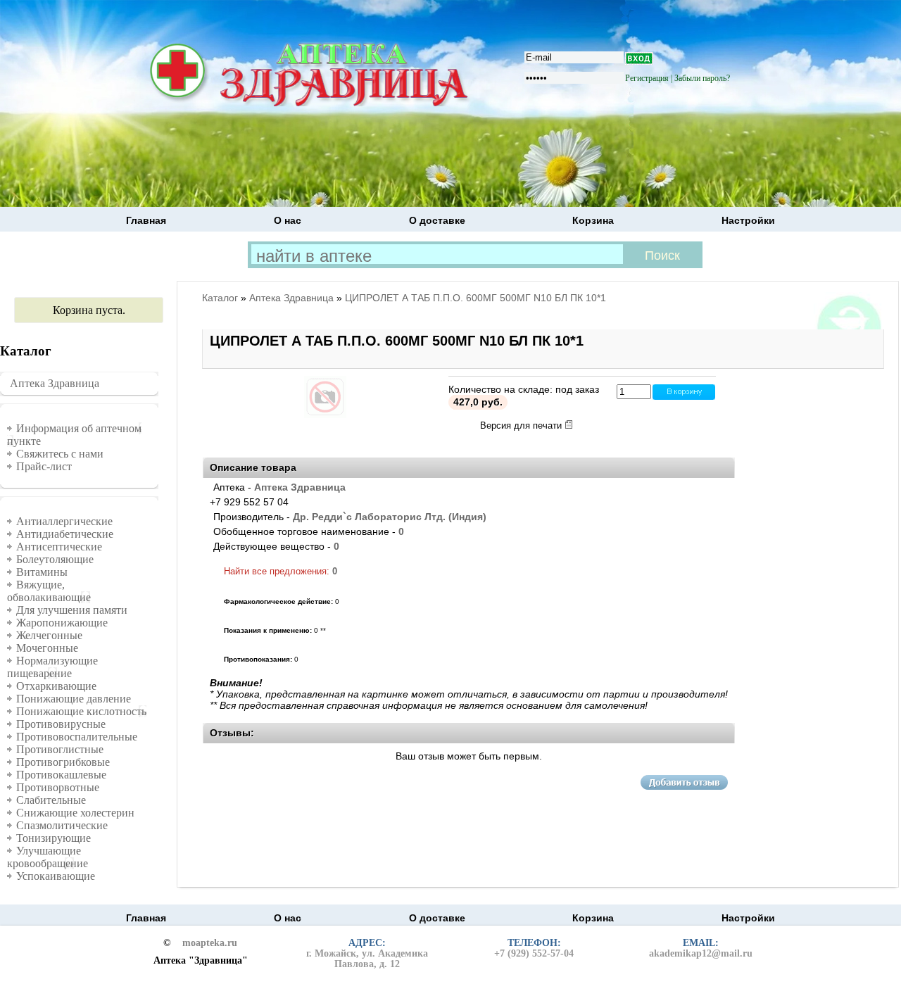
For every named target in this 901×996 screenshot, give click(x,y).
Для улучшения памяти (71, 610)
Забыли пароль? (702, 78)
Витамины (42, 572)
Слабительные (51, 800)
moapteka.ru (209, 943)
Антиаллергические (64, 521)
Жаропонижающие (62, 623)
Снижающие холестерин (75, 813)
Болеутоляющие (55, 559)
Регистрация (647, 78)
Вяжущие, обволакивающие (49, 591)
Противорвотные (57, 787)
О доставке (437, 220)
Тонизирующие (53, 838)
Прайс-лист (44, 466)
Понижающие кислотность (81, 711)
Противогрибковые (63, 762)
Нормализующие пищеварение (52, 667)
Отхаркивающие (56, 686)
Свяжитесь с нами (59, 454)
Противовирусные (61, 724)
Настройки (748, 220)
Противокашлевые (61, 775)
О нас (287, 220)
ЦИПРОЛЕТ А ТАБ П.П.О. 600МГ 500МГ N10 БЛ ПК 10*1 (475, 297)
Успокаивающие (55, 876)
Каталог (220, 297)
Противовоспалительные (76, 737)
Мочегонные (47, 648)
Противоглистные (59, 749)
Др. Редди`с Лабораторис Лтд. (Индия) (389, 516)
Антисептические (59, 547)
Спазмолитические (62, 825)
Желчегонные (49, 635)
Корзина (593, 220)
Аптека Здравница (54, 383)
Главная (146, 220)
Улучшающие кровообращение (47, 857)
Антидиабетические (64, 534)
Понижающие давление (73, 699)
